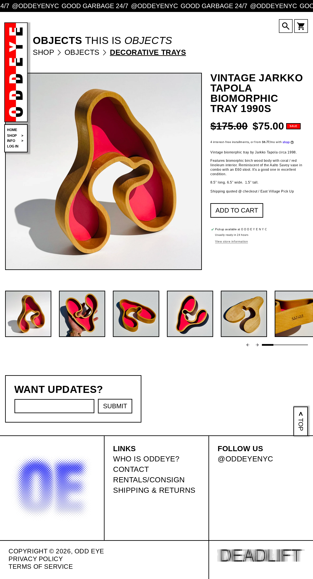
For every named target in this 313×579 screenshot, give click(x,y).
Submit (115, 406)
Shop (44, 52)
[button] (16, 135)
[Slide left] (248, 345)
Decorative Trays (148, 52)
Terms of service (41, 566)
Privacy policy (36, 558)
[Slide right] (257, 345)
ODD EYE (89, 551)
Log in (13, 146)
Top (300, 424)
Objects (83, 52)
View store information (231, 241)
